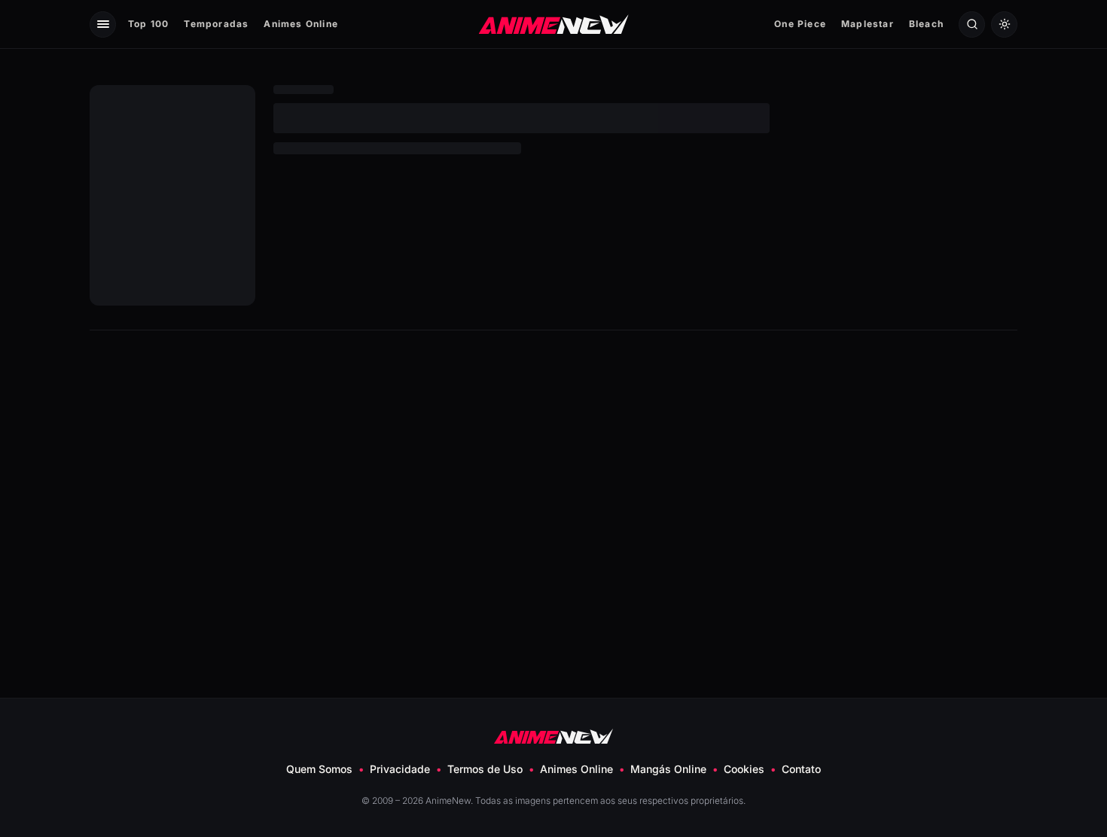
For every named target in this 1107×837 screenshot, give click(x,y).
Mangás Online (668, 768)
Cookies (744, 768)
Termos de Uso (485, 768)
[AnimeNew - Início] (554, 23)
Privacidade (400, 768)
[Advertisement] (553, 466)
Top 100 (148, 23)
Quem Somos (319, 768)
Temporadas (216, 23)
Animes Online (301, 23)
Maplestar (867, 23)
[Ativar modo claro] (1004, 24)
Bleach (926, 23)
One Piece (800, 23)
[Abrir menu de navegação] (103, 24)
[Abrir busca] (972, 24)
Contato (801, 768)
